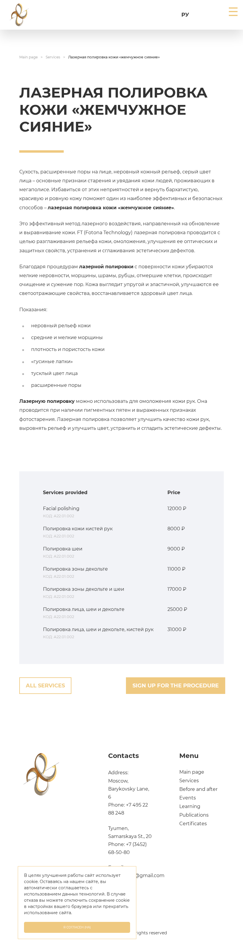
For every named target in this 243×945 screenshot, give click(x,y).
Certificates (193, 823)
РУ (185, 15)
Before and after (198, 789)
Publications (194, 815)
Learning (189, 806)
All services (45, 685)
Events (187, 798)
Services (53, 57)
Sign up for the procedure (175, 685)
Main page (28, 57)
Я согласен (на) (77, 927)
